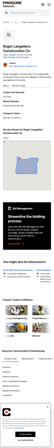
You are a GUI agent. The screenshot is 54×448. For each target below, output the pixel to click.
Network (8, 6)
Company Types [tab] (10, 359)
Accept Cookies (25, 434)
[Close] (47, 407)
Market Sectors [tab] (28, 359)
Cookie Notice (19, 428)
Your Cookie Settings (25, 440)
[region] (25, 425)
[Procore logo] (12, 3)
